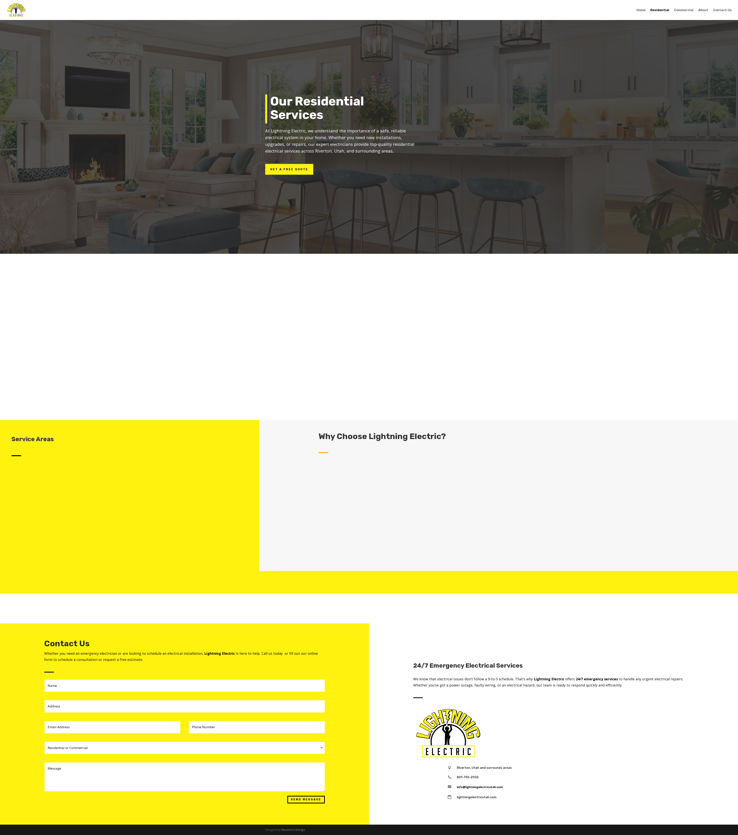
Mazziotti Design (293, 830)
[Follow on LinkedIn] (565, 634)
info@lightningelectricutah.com (480, 787)
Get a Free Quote (289, 169)
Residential (659, 10)
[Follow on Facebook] (542, 634)
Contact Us (722, 10)
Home (641, 10)
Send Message (306, 799)
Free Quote (560, 268)
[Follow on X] (553, 634)
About (703, 10)
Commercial (683, 10)
